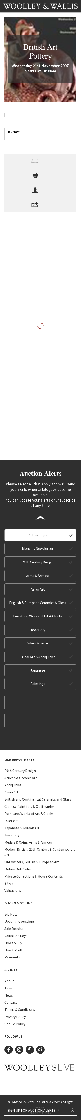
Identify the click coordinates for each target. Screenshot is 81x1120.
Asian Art (38, 589)
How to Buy (13, 943)
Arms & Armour (38, 575)
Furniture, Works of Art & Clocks (37, 616)
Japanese (37, 670)
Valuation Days (15, 935)
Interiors (11, 820)
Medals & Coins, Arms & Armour (28, 842)
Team (8, 988)
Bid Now (10, 914)
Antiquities (12, 785)
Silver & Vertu (37, 643)
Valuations (12, 890)
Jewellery (37, 629)
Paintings (37, 683)
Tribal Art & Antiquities (37, 657)
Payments (12, 957)
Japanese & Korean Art (22, 828)
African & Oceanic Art (20, 778)
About (9, 981)
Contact (10, 1002)
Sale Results (13, 928)
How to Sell (13, 950)
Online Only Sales (18, 869)
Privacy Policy (15, 1016)
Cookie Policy (14, 1024)
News (8, 995)
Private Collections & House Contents (33, 876)
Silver (8, 883)
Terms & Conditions (19, 1009)
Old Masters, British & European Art (31, 862)
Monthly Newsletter (37, 548)
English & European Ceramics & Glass (37, 602)
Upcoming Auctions (19, 921)
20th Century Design (37, 562)
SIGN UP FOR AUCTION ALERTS (31, 1110)
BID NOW (14, 132)
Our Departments (19, 759)
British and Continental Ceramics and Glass (37, 799)
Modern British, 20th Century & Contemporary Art (39, 852)
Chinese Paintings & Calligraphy (29, 806)
